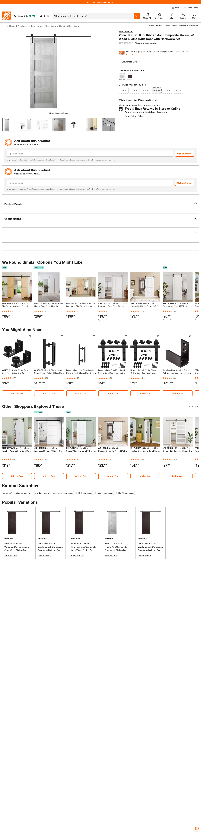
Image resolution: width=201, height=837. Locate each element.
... (5, 26)
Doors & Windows (18, 26)
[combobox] (93, 16)
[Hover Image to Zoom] (59, 71)
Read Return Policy (134, 116)
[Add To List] (188, 35)
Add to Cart (17, 393)
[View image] (9, 124)
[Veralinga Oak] (130, 76)
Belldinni (8, 538)
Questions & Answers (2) (146, 43)
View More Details (131, 61)
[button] (100, 204)
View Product (10, 555)
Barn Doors (50, 26)
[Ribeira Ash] (122, 76)
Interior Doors (36, 26)
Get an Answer (184, 153)
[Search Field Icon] (137, 16)
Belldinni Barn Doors (69, 26)
